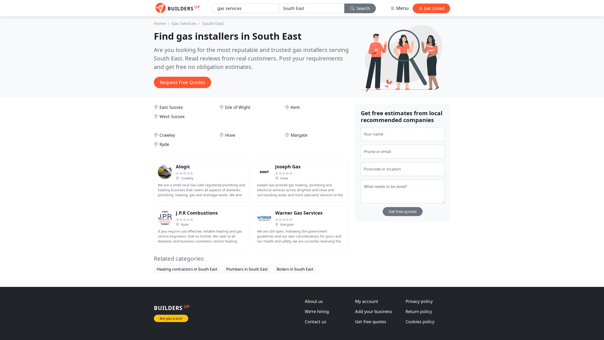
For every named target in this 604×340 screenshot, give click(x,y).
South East (213, 23)
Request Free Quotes (182, 82)
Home (160, 23)
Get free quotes (403, 211)
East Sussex (171, 107)
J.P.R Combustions (197, 213)
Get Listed (433, 8)
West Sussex (172, 116)
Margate (299, 135)
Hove (230, 135)
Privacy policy (419, 301)
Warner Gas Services (299, 213)
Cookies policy (420, 321)
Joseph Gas (288, 166)
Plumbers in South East (247, 269)
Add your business (373, 311)
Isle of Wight (238, 107)
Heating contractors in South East (187, 269)
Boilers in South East (295, 269)
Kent (295, 107)
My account (366, 301)
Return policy (419, 311)
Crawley (167, 135)
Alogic (183, 166)
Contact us (315, 321)
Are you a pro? (171, 318)
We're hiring (317, 311)
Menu (402, 8)
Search (362, 8)
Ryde (164, 144)
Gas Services (184, 23)
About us (314, 301)
